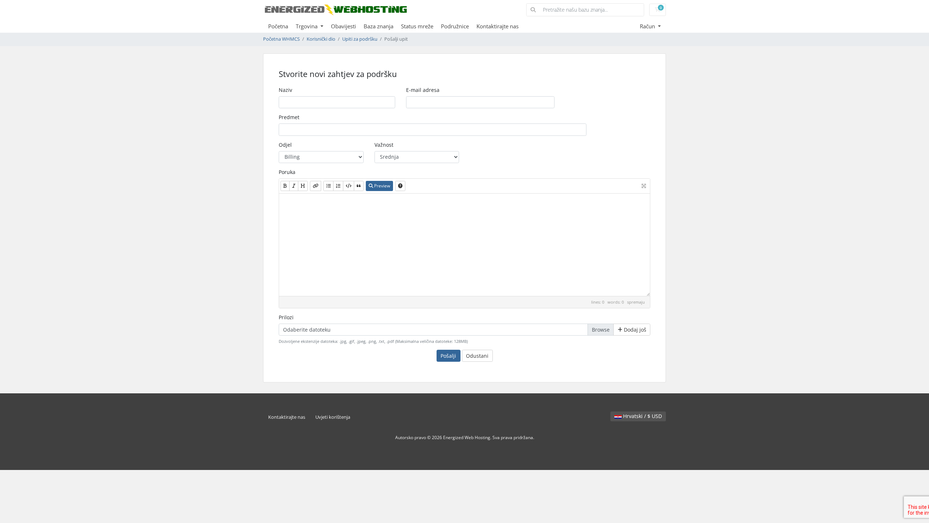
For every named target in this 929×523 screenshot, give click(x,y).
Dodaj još (634, 329)
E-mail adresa (422, 89)
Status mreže (417, 26)
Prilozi (286, 317)
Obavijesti (343, 26)
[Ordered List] (338, 186)
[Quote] (359, 186)
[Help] (400, 186)
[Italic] (293, 186)
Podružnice (455, 26)
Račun (648, 26)
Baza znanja (378, 26)
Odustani (477, 355)
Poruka (287, 172)
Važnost (384, 144)
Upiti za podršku (359, 39)
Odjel (285, 144)
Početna (278, 26)
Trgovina (307, 26)
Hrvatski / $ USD (642, 416)
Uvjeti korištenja (332, 417)
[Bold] (285, 186)
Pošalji (448, 355)
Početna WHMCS (281, 39)
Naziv (285, 89)
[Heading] (303, 186)
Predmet (289, 117)
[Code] (348, 186)
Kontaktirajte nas (497, 26)
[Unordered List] (328, 186)
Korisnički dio (321, 39)
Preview (381, 186)
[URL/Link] (315, 186)
